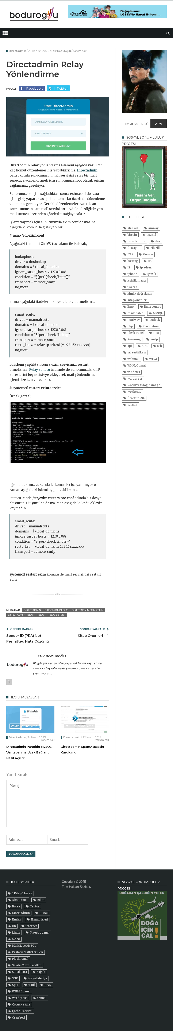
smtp (154, 339)
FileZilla (155, 248)
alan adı (133, 228)
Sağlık (41, 972)
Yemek (41, 998)
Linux (16, 932)
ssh (159, 346)
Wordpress (19, 998)
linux (130, 307)
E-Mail (44, 913)
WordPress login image (143, 385)
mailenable (135, 313)
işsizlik (151, 274)
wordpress (134, 378)
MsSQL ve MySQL (24, 945)
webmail (133, 359)
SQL (144, 346)
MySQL (158, 313)
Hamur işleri (39, 919)
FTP (130, 254)
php (130, 326)
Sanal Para (19, 972)
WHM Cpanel (21, 991)
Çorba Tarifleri (22, 1011)
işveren (132, 287)
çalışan (132, 405)
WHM (153, 359)
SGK (15, 978)
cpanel (151, 235)
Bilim (41, 900)
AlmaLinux (19, 900)
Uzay (48, 985)
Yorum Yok (79, 51)
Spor (15, 985)
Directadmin (17, 51)
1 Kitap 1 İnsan (22, 893)
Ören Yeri (18, 1017)
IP (128, 267)
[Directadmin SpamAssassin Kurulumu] (85, 719)
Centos (34, 906)
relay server (56, 614)
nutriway (133, 320)
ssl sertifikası (136, 352)
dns (157, 241)
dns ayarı (134, 248)
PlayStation (151, 326)
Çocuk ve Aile (21, 1004)
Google (148, 254)
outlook (155, 320)
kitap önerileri (137, 300)
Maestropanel (39, 932)
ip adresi (146, 267)
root (156, 333)
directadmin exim (56, 610)
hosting (132, 261)
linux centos (152, 307)
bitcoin (132, 235)
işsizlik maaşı (136, 280)
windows (133, 372)
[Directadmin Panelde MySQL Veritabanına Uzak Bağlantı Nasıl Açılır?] (30, 719)
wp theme (134, 392)
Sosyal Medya (37, 978)
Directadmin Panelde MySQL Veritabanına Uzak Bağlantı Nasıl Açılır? (29, 752)
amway (153, 228)
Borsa (16, 906)
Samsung (134, 339)
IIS (149, 261)
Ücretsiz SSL (136, 398)
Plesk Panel (135, 333)
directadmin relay (20, 614)
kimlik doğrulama (139, 293)
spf (129, 346)
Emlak (16, 919)
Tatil (31, 985)
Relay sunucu (39, 370)
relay (40, 614)
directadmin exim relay (87, 610)
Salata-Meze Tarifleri (27, 965)
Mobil (16, 939)
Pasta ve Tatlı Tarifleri (27, 952)
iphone (132, 274)
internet (31, 926)
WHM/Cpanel (136, 365)
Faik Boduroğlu (61, 51)
